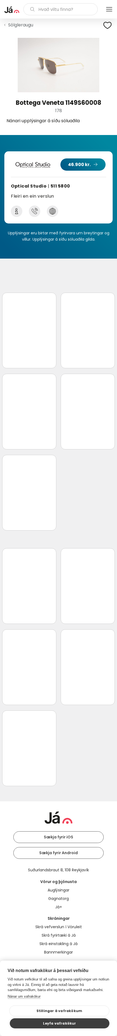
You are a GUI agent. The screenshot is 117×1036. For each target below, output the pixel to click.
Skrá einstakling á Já (58, 943)
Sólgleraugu (20, 25)
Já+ (58, 907)
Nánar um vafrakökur (24, 996)
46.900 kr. (79, 164)
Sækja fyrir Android (58, 853)
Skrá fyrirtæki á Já (59, 935)
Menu (109, 9)
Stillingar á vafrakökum (59, 1011)
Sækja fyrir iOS (58, 837)
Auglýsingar (58, 890)
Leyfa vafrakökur (59, 1023)
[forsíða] (11, 10)
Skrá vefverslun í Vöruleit (58, 927)
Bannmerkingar (58, 952)
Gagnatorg (58, 898)
